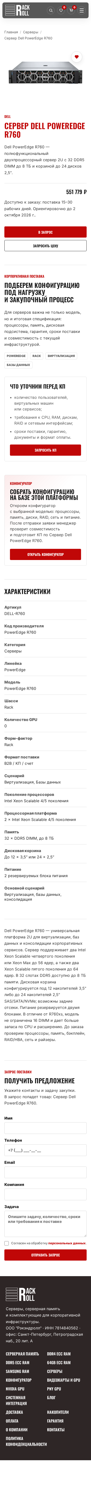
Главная (11, 32)
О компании (16, 1430)
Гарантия (55, 1421)
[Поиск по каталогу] (51, 10)
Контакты (56, 1430)
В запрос (45, 232)
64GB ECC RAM (59, 1362)
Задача (11, 1206)
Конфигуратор (19, 1380)
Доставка (14, 1412)
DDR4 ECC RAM (59, 1354)
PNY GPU (54, 1389)
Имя (8, 1118)
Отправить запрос (45, 1254)
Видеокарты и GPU (63, 1380)
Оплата (12, 1421)
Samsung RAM (17, 1371)
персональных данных (67, 1243)
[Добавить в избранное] (76, 56)
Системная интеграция (16, 1400)
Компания (14, 1184)
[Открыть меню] (81, 10)
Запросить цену (45, 245)
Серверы (30, 32)
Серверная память (22, 1354)
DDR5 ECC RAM (17, 1362)
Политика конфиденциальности (25, 1441)
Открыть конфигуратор (45, 554)
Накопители (58, 1412)
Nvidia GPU (15, 1389)
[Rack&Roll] (24, 10)
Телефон (13, 1140)
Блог (51, 1397)
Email (9, 1162)
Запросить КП (45, 450)
